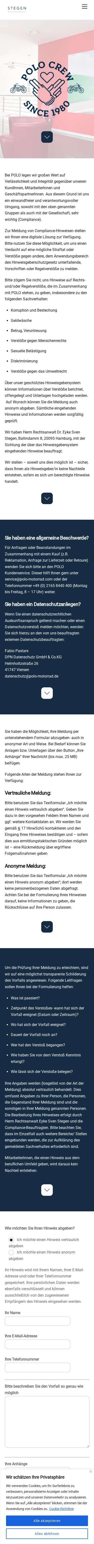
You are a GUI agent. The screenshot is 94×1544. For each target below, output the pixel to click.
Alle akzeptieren (47, 1521)
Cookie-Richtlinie (61, 1509)
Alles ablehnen (47, 1534)
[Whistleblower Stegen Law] (17, 13)
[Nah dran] (91, 1471)
